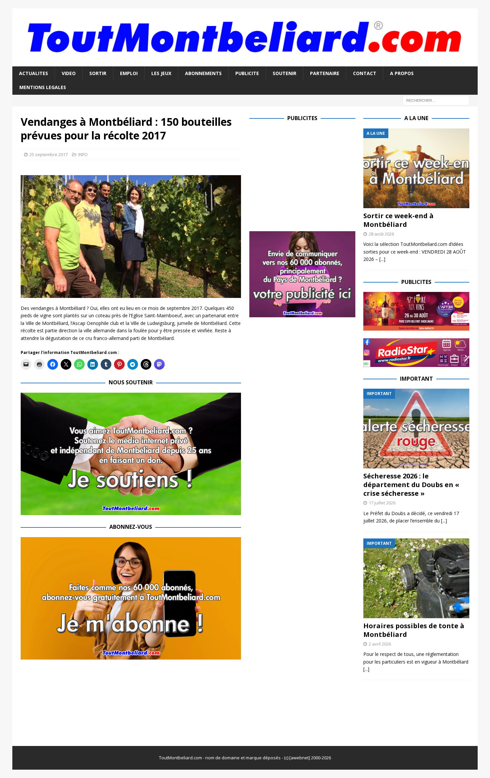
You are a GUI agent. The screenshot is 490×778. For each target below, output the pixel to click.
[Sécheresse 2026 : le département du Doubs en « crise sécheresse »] (416, 428)
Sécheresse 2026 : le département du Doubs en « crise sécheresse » (411, 484)
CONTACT (364, 73)
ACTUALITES (33, 73)
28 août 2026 (381, 234)
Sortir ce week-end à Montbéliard (398, 220)
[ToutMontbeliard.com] (245, 62)
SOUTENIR (284, 73)
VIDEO (69, 73)
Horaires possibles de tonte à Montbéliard (413, 630)
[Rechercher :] (436, 100)
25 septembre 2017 (48, 154)
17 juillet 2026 (382, 503)
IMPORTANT (416, 378)
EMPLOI (129, 73)
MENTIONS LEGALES (42, 87)
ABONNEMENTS (203, 73)
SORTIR (97, 73)
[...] (382, 259)
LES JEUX (161, 73)
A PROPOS (402, 73)
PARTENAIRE (324, 73)
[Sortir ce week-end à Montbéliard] (416, 168)
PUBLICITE (247, 73)
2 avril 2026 (380, 644)
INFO (83, 154)
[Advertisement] (305, 175)
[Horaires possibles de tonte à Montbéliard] (416, 578)
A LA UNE (416, 118)
